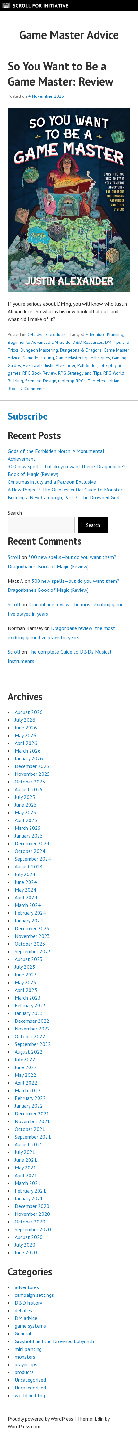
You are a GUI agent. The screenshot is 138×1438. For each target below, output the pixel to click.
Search (15, 512)
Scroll (14, 557)
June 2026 (26, 727)
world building (30, 1395)
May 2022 (25, 1075)
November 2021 (32, 1121)
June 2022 (26, 1067)
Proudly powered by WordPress (40, 1418)
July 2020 (25, 1244)
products (57, 334)
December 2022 (32, 1021)
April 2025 (26, 820)
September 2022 (33, 1044)
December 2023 (32, 928)
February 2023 (30, 1005)
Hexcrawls (33, 365)
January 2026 (29, 758)
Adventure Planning (104, 334)
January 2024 (29, 920)
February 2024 (30, 913)
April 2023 (26, 990)
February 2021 (30, 1190)
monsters (25, 1356)
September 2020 (33, 1229)
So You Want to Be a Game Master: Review (60, 73)
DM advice (37, 334)
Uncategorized (30, 1380)
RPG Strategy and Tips (79, 373)
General (23, 1333)
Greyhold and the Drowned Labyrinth (54, 1341)
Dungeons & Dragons (81, 350)
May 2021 (25, 1167)
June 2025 (26, 804)
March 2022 (28, 1090)
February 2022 (30, 1098)
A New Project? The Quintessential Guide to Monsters (66, 489)
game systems (30, 1326)
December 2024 (32, 843)
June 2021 (26, 1160)
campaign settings (34, 1295)
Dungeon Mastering (39, 350)
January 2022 (29, 1106)
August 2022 (29, 1052)
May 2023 (25, 982)
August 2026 (29, 712)
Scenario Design (40, 381)
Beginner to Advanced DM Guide (39, 342)
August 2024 (29, 866)
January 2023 (29, 1013)
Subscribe (28, 416)
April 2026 (26, 743)
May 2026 (25, 735)
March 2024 (28, 905)
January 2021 (29, 1198)
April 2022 (26, 1082)
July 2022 (25, 1059)
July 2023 (25, 967)
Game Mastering (38, 358)
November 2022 (32, 1028)
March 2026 (28, 750)
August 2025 (29, 789)
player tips (26, 1364)
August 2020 (29, 1237)
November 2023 (32, 936)
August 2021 (29, 1144)
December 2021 (32, 1113)
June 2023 (26, 974)
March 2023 (28, 997)
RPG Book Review (39, 373)
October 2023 (30, 943)
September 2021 (33, 1136)
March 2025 (28, 828)
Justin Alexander (60, 365)
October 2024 (30, 851)
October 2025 (30, 781)
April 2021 (26, 1175)
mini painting (28, 1349)
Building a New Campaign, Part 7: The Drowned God (63, 497)
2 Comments (33, 388)
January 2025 (29, 835)
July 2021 (25, 1152)
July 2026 (25, 720)
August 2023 (29, 959)
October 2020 (30, 1221)
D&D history (28, 1302)
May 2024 (25, 889)
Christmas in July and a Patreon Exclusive (52, 482)
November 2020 (32, 1214)
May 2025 (25, 812)
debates (23, 1310)
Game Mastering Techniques (83, 358)
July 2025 (25, 797)
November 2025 (32, 774)
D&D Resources (88, 342)
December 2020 (32, 1206)
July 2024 (25, 874)
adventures (27, 1287)
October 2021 (30, 1129)
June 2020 (26, 1252)
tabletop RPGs (72, 381)
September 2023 (33, 951)
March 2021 (28, 1183)
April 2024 (26, 897)
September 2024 (33, 859)
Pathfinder (87, 365)
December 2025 (32, 766)
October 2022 (30, 1036)
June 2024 (26, 882)
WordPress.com (24, 1426)
